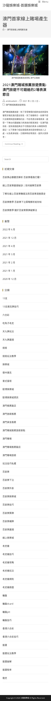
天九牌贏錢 (8, 339)
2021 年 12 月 (9, 237)
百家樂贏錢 (8, 529)
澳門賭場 (7, 438)
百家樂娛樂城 (9, 496)
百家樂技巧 (8, 504)
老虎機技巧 (8, 554)
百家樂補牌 (8, 521)
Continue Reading (15, 143)
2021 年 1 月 (9, 270)
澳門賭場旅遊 (9, 455)
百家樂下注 (8, 479)
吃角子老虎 (8, 323)
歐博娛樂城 (8, 389)
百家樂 (6, 471)
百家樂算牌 (8, 513)
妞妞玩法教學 (9, 356)
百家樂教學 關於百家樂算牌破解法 (20, 210)
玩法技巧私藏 (9, 463)
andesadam (11, 101)
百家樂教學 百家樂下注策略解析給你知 (22, 201)
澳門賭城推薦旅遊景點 (16, 104)
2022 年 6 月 (9, 229)
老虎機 (6, 546)
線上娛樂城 (8, 537)
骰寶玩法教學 (9, 653)
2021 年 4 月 (9, 246)
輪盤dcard (8, 603)
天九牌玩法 (8, 331)
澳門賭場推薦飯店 (12, 447)
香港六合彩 (8, 628)
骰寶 (5, 645)
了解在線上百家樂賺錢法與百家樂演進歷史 (24, 193)
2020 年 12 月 (9, 279)
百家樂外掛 (8, 488)
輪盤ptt (6, 612)
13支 (5, 298)
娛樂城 (6, 364)
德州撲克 (7, 372)
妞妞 (5, 347)
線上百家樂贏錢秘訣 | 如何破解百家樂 (22, 185)
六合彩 (6, 314)
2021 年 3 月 (9, 254)
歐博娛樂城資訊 (10, 397)
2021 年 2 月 (9, 262)
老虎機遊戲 (8, 587)
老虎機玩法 (8, 570)
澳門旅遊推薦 (9, 413)
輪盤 (5, 595)
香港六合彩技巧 (10, 636)
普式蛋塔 (7, 381)
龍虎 (5, 678)
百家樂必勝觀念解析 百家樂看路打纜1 (22, 177)
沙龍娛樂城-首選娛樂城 (20, 5)
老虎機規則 (8, 579)
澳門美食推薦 (9, 422)
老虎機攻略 (8, 562)
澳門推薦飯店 (9, 405)
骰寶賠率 (7, 669)
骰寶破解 (7, 661)
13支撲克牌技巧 (11, 306)
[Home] (3, 29)
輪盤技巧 (7, 620)
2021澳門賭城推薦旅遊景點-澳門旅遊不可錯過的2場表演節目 (25, 89)
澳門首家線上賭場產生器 (17, 29)
